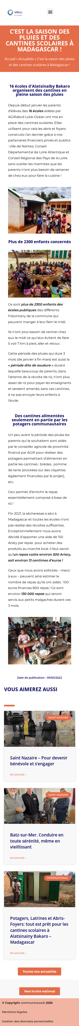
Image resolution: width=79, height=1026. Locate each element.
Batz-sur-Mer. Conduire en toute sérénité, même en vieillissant (36, 841)
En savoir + (18, 774)
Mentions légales (14, 1012)
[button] (50, 11)
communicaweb (33, 1003)
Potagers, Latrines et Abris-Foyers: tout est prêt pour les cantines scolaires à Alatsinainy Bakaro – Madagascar (39, 930)
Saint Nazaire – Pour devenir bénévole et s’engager (38, 761)
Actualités (26, 59)
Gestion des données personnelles (27, 1021)
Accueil (10, 59)
